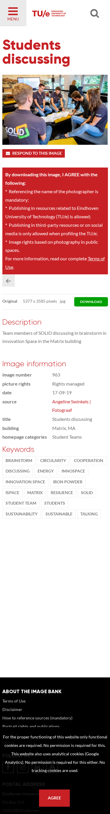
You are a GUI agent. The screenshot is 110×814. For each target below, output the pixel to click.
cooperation (88, 460)
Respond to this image (37, 153)
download (91, 301)
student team (21, 503)
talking (89, 514)
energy (46, 471)
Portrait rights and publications (31, 726)
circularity (53, 460)
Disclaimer (12, 709)
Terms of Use (14, 700)
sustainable (58, 514)
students (54, 503)
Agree (54, 798)
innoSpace (73, 471)
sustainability (22, 514)
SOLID (87, 492)
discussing (18, 471)
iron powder (67, 482)
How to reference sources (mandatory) (37, 717)
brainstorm (19, 460)
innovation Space (25, 482)
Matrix (35, 492)
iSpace (12, 492)
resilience (62, 492)
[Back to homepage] (65, 13)
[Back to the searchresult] (8, 280)
